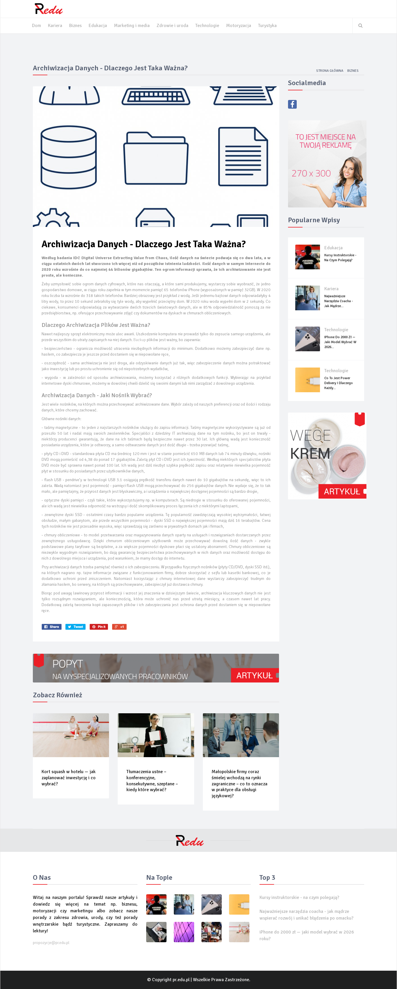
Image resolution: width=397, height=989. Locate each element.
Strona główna (329, 71)
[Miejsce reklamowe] (327, 163)
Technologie (207, 25)
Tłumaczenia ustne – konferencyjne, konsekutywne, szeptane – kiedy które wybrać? (152, 781)
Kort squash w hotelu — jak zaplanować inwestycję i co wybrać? (69, 778)
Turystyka (267, 25)
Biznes (75, 25)
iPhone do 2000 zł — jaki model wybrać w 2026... (340, 342)
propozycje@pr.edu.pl (51, 942)
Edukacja (98, 25)
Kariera (55, 25)
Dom (36, 25)
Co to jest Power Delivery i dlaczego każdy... (338, 383)
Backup (139, 339)
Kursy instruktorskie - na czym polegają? (299, 897)
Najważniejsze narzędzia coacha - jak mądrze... (338, 301)
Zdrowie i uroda (172, 25)
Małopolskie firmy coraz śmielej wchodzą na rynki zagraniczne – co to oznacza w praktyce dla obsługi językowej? (239, 784)
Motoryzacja (238, 25)
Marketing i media (132, 25)
